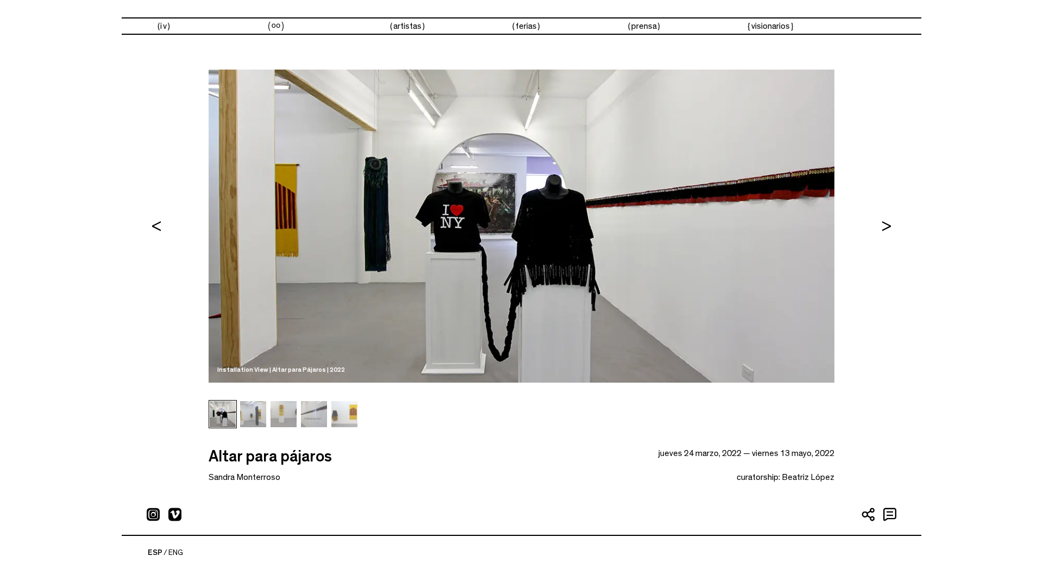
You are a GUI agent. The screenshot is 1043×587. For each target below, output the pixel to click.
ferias (526, 26)
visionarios (770, 26)
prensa (644, 26)
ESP (155, 553)
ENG (175, 553)
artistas (407, 26)
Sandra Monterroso (244, 477)
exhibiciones (276, 26)
